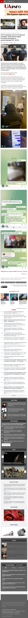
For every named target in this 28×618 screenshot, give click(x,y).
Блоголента (16, 605)
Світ (25, 602)
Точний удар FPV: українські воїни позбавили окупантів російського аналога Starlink (13, 478)
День (6, 567)
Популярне (19, 565)
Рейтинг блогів (21, 605)
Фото (14, 449)
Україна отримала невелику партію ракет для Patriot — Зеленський (23, 303)
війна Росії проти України (10, 282)
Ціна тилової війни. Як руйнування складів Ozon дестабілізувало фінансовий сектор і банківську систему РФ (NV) (14, 497)
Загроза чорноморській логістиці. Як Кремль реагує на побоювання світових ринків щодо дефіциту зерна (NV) (15, 489)
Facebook (19, 271)
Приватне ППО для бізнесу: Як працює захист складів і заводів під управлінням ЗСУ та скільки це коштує (16, 410)
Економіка (21, 602)
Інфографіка (14, 524)
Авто (16, 603)
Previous (1, 24)
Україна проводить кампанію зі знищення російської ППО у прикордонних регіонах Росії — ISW (14, 329)
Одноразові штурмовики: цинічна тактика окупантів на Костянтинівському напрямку (17, 544)
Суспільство (17, 602)
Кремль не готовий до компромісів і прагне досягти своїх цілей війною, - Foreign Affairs (17, 415)
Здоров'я (20, 603)
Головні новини (8, 602)
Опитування (14, 421)
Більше (13, 395)
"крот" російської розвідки (21, 282)
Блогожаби (14, 507)
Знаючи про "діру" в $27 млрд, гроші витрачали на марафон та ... (7, 27)
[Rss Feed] (4, 1)
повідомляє (8, 72)
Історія (10, 603)
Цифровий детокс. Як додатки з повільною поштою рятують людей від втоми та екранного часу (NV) (15, 493)
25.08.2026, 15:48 (7, 491)
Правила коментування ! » (22, 308)
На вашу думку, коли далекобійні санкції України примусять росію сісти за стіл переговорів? (14, 424)
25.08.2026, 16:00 (7, 486)
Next (26, 24)
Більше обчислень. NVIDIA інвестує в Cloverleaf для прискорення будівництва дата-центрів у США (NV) (14, 485)
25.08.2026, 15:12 (7, 503)
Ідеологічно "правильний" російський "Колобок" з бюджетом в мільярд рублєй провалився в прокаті (16, 555)
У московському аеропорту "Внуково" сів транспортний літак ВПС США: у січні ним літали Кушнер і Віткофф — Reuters (14, 325)
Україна (2, 282)
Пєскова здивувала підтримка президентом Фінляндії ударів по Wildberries (13, 304)
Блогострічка (14, 482)
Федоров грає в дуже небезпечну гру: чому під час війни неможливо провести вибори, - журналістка (17, 404)
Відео (5, 605)
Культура (4, 603)
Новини (13, 309)
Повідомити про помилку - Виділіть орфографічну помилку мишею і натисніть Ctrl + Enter (13, 278)
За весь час (21, 567)
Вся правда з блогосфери (6, 33)
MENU (1, 1)
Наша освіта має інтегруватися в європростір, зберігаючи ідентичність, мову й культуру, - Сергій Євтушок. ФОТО (15, 316)
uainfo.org (14, 611)
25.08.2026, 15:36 (7, 495)
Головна (3, 602)
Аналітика (14, 400)
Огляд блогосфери (10, 605)
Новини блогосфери (15, 33)
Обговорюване (10, 565)
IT (17, 603)
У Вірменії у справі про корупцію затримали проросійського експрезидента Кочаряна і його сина (14, 379)
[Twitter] (9, 1)
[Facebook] (7, 1)
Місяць (13, 567)
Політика (12, 602)
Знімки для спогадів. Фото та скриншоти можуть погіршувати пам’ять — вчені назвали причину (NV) (14, 502)
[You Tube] (11, 1)
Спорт (23, 603)
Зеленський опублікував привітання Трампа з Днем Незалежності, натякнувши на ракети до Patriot (14, 392)
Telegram (24, 271)
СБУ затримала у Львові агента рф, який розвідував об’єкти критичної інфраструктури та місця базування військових (14, 334)
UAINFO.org (11, 74)
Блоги (14, 540)
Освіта (13, 603)
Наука (7, 603)
